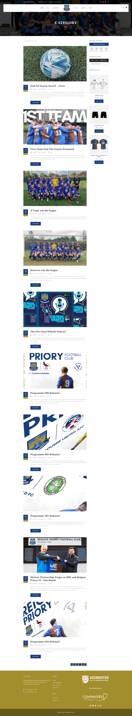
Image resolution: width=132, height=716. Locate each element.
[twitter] (105, 2)
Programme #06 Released (45, 454)
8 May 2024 (34, 213)
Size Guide (55, 697)
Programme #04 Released (45, 641)
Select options (99, 101)
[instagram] (108, 2)
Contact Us (30, 690)
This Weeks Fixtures (57, 682)
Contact (54, 680)
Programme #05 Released (45, 515)
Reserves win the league (44, 270)
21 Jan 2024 (34, 457)
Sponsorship (55, 687)
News (47, 7)
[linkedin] (102, 2)
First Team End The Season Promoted (52, 149)
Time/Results (103, 60)
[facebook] (100, 2)
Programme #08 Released (45, 393)
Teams (75, 7)
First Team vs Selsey (99, 44)
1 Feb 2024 (34, 396)
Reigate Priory (43, 89)
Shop (90, 7)
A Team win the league (43, 210)
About (83, 7)
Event (96, 60)
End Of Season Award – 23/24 (47, 85)
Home (42, 7)
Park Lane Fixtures (57, 685)
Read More (36, 102)
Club (51, 89)
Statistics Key (56, 700)
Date (92, 60)
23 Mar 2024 (34, 334)
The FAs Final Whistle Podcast (48, 331)
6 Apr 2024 (34, 273)
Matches (55, 7)
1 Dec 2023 (34, 519)
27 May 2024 (34, 89)
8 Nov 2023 (34, 583)
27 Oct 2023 (34, 644)
